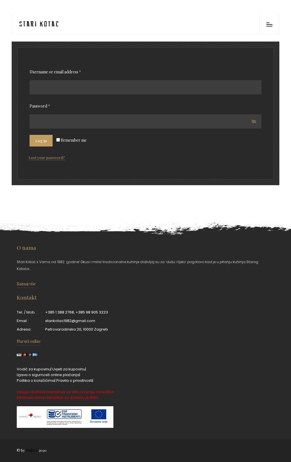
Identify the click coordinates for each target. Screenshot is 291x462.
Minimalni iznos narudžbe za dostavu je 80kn (58, 397)
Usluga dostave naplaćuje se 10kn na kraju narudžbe (65, 392)
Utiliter (32, 450)
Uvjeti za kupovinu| (69, 369)
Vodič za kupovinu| (34, 369)
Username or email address (55, 72)
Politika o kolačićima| (36, 380)
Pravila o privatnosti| (74, 380)
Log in (41, 140)
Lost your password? (47, 157)
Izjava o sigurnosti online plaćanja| (48, 375)
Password (40, 106)
